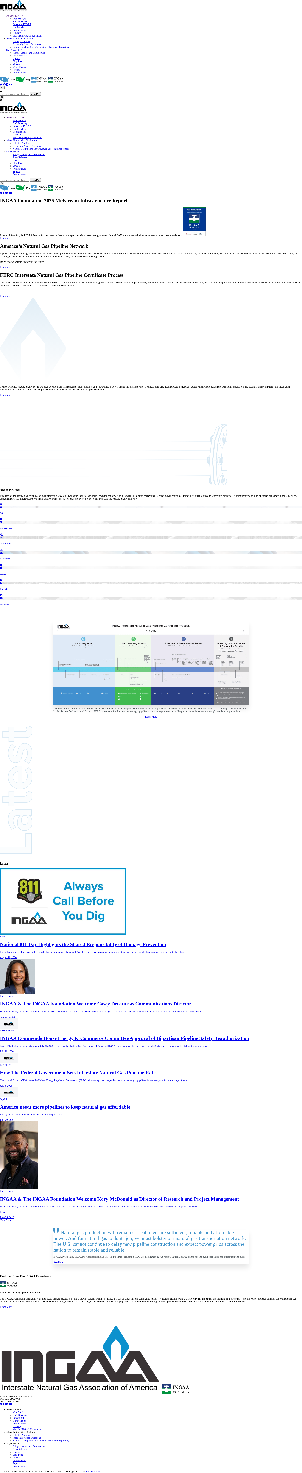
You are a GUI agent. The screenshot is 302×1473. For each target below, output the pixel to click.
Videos (16, 64)
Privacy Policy (93, 1471)
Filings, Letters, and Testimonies (29, 52)
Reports (16, 69)
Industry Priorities (21, 41)
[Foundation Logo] (175, 1393)
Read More (59, 1262)
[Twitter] (1, 84)
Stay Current (13, 50)
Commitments (19, 30)
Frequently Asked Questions (27, 44)
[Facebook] (4, 84)
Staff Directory (20, 21)
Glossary (17, 33)
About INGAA (14, 16)
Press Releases (20, 55)
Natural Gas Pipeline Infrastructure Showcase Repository (41, 47)
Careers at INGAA (22, 24)
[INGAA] (13, 10)
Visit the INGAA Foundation (27, 35)
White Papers (19, 67)
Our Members (19, 27)
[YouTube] (10, 84)
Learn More (6, 238)
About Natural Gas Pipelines (20, 38)
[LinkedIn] (7, 84)
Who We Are (19, 18)
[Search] (2, 87)
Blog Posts (18, 61)
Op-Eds (16, 58)
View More (5, 1220)
